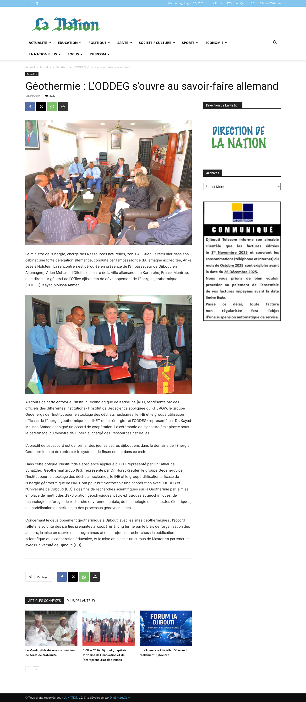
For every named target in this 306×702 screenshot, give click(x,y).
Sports (188, 42)
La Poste (217, 3)
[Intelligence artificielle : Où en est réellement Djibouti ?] (166, 628)
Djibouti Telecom (270, 3)
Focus (73, 54)
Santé (122, 42)
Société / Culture (155, 42)
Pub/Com (98, 54)
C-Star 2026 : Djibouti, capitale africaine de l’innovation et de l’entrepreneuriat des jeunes (104, 655)
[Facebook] (29, 3)
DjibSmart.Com (120, 698)
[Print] (63, 106)
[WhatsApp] (52, 106)
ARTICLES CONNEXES (44, 601)
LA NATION (70, 698)
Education (68, 42)
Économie (214, 42)
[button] (275, 43)
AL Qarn (241, 3)
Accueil (30, 67)
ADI (253, 3)
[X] (36, 3)
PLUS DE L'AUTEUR (81, 601)
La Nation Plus (43, 54)
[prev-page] (28, 669)
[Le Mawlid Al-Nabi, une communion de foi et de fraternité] (51, 628)
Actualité (38, 42)
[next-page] (36, 669)
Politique (97, 42)
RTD (229, 3)
